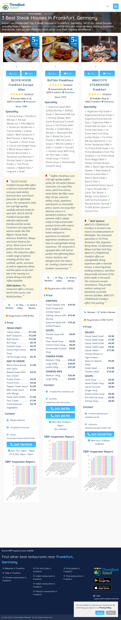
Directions (30, 101)
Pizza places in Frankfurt (71, 570)
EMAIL (30, 73)
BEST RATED (7, 14)
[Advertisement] (60, 526)
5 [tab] (25, 66)
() (29, 94)
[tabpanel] (21, 55)
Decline (111, 613)
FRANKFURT (20, 14)
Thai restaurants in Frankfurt (73, 577)
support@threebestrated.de (106, 598)
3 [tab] (21, 66)
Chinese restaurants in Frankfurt (14, 579)
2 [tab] (18, 66)
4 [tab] (23, 66)
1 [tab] (16, 66)
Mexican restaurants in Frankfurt (45, 593)
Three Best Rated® (22, 617)
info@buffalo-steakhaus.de (61, 391)
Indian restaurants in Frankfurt (44, 577)
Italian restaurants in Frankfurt (44, 585)
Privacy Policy (105, 608)
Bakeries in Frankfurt (15, 568)
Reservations (17, 420)
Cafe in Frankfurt (13, 573)
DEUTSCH (48, 14)
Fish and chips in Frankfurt (42, 570)
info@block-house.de (19, 427)
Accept (100, 613)
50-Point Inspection (44, 26)
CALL (14, 73)
